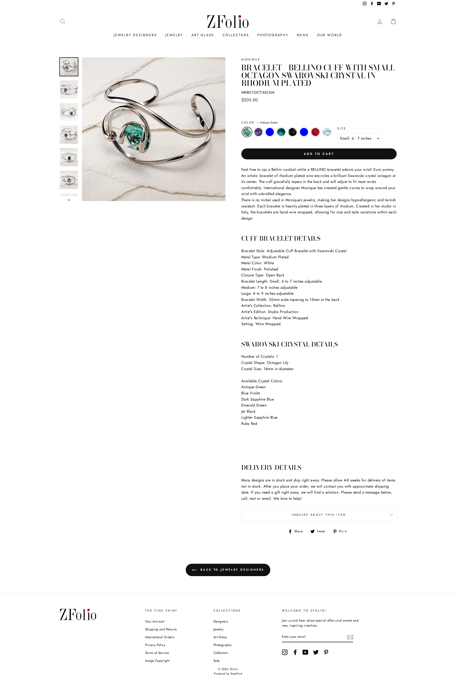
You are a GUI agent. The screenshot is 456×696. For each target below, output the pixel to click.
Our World (329, 35)
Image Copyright (157, 660)
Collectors (236, 35)
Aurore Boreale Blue (327, 132)
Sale (217, 660)
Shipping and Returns (161, 629)
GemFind (236, 673)
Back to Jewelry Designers (231, 570)
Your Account (155, 621)
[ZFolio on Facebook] (295, 652)
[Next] (68, 198)
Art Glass (202, 35)
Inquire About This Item (319, 515)
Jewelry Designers (135, 35)
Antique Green (247, 132)
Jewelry (174, 35)
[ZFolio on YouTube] (305, 652)
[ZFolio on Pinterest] (326, 652)
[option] (153, 129)
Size (341, 128)
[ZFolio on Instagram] (285, 652)
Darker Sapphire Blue (270, 132)
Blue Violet (258, 132)
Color (259, 122)
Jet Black (292, 132)
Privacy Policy (155, 644)
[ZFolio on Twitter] (316, 652)
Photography (273, 35)
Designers (221, 621)
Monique (250, 59)
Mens (303, 35)
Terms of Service (157, 652)
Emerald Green (281, 132)
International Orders (159, 637)
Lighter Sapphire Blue (304, 132)
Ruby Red (315, 132)
